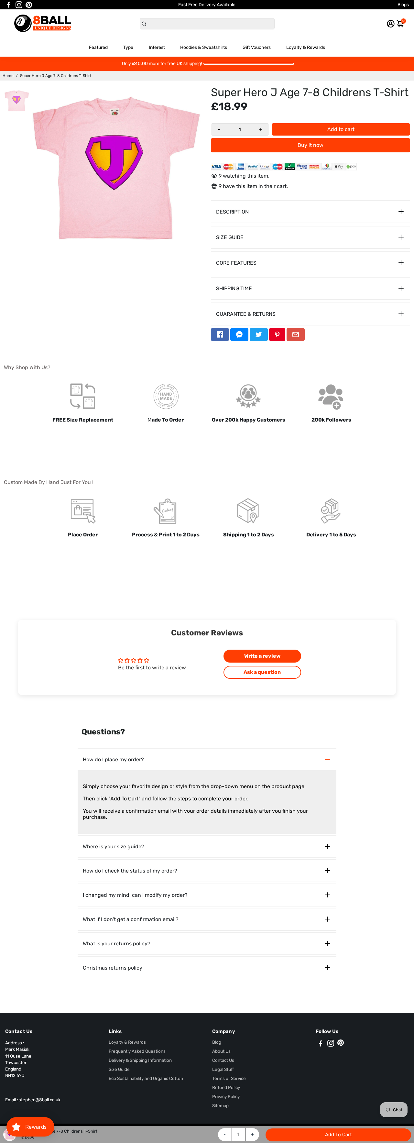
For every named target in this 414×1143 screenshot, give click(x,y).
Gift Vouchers (257, 47)
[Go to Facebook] (8, 5)
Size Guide (119, 1069)
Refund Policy (226, 1087)
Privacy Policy (226, 1096)
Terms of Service (229, 1078)
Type (128, 47)
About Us (221, 1051)
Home (8, 75)
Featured (98, 47)
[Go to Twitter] (259, 334)
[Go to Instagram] (19, 5)
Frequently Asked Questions (137, 1051)
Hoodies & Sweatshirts (203, 47)
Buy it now (310, 145)
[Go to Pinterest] (29, 5)
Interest (157, 47)
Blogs (403, 4)
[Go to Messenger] (239, 334)
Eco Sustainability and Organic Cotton (146, 1078)
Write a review (262, 656)
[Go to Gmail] (296, 334)
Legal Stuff (223, 1069)
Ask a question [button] (262, 672)
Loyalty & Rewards (305, 47)
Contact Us (223, 1060)
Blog (216, 1042)
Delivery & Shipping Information (140, 1060)
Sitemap (220, 1105)
